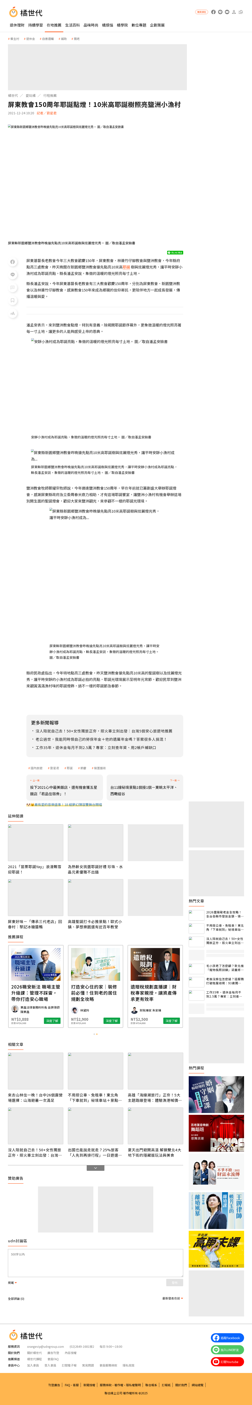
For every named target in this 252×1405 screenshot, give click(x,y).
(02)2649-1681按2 (82, 1346)
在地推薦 (54, 25)
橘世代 (13, 95)
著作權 (118, 1385)
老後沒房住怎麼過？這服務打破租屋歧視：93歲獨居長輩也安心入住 (225, 981)
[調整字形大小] (12, 313)
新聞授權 (89, 1385)
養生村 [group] (14, 38)
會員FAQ (53, 1359)
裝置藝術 (100, 768)
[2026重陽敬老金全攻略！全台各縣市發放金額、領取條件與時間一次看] (196, 915)
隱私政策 (128, 1365)
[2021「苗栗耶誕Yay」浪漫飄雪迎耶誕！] (35, 842)
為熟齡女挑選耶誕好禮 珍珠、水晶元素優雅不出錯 (95, 869)
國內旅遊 (36, 768)
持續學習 (35, 25)
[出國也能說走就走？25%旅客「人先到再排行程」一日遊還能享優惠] (95, 1125)
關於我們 (181, 1385)
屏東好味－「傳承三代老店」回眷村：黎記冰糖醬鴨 (35, 924)
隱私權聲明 (133, 1385)
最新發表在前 (171, 1298)
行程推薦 (50, 95)
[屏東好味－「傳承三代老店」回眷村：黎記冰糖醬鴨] (35, 897)
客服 (76, 1385)
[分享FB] (12, 261)
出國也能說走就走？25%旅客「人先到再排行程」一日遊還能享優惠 (95, 1152)
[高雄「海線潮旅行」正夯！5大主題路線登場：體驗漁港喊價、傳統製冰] (155, 1071)
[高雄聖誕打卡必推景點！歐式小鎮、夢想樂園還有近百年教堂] (95, 897)
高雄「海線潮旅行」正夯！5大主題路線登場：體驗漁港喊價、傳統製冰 (155, 1097)
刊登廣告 (54, 1385)
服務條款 (106, 1385)
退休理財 (17, 25)
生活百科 (72, 25)
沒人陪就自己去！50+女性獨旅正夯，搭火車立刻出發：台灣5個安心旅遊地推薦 (34, 1152)
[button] (240, 12)
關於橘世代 (34, 1353)
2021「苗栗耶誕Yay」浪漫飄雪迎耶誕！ (34, 869)
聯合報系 (151, 1385)
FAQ (67, 1385)
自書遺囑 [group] (48, 38)
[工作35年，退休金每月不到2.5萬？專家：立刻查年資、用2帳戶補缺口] (196, 995)
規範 (11, 1282)
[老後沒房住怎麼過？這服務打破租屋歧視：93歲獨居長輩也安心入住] (196, 982)
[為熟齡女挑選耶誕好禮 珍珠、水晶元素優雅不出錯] (95, 842)
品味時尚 (91, 25)
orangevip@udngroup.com (45, 1346)
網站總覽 (197, 1385)
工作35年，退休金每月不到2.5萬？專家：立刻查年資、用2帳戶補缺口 (224, 994)
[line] (220, 12)
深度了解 (52, 1021)
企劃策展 (157, 25)
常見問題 (88, 1365)
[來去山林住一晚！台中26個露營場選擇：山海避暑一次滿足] (35, 1071)
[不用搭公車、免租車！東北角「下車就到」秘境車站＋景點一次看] (95, 1071)
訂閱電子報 (69, 1365)
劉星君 (54, 768)
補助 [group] (64, 38)
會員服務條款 (108, 1365)
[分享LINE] (12, 274)
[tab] (94, 1034)
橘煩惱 (107, 25)
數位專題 (139, 25)
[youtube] (227, 12)
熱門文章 (196, 901)
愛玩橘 (31, 95)
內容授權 (71, 1353)
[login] (233, 12)
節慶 (83, 768)
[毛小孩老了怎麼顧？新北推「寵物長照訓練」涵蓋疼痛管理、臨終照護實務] (196, 969)
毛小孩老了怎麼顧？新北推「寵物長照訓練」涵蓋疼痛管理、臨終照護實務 (225, 968)
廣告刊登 (53, 1353)
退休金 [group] (30, 38)
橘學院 (122, 25)
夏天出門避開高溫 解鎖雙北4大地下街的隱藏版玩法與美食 (154, 1152)
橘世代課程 (34, 1359)
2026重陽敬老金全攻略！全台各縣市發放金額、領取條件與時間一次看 (225, 914)
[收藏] (12, 300)
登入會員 (50, 1365)
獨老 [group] (77, 38)
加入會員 (33, 1365)
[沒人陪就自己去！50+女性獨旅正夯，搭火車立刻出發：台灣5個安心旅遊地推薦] (35, 1125)
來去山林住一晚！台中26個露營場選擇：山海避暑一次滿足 (35, 1097)
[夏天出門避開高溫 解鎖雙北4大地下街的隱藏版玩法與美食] (155, 1125)
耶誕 (70, 768)
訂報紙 (166, 1385)
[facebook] (213, 12)
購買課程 (201, 11)
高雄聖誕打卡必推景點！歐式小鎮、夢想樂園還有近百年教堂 (95, 924)
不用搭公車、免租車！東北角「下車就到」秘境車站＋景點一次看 (95, 1097)
